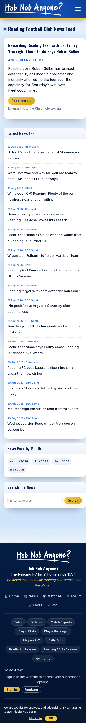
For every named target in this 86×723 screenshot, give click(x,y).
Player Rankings (56, 631)
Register (31, 689)
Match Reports (61, 622)
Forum (76, 596)
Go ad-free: (13, 670)
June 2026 (61, 461)
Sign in (11, 689)
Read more (22, 101)
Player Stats (27, 631)
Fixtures (36, 622)
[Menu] (77, 9)
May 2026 (17, 469)
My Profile (43, 658)
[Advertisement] (45, 518)
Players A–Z (31, 640)
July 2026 (41, 461)
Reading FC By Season (60, 649)
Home (14, 596)
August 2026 (19, 461)
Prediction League (22, 649)
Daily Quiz (55, 640)
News (33, 596)
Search (73, 500)
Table (18, 622)
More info (35, 718)
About (37, 605)
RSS (55, 605)
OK (51, 718)
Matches (54, 596)
